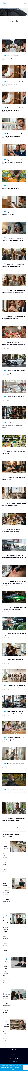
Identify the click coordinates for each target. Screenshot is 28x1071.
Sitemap (11, 1067)
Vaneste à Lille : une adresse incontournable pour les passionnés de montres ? (12, 425)
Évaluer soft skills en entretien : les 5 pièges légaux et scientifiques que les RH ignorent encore (6, 1003)
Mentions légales (5, 1067)
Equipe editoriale (18, 1067)
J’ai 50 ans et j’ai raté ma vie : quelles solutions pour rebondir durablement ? (14, 792)
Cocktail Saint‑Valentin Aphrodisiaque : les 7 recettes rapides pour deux (13, 344)
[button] (24, 3)
